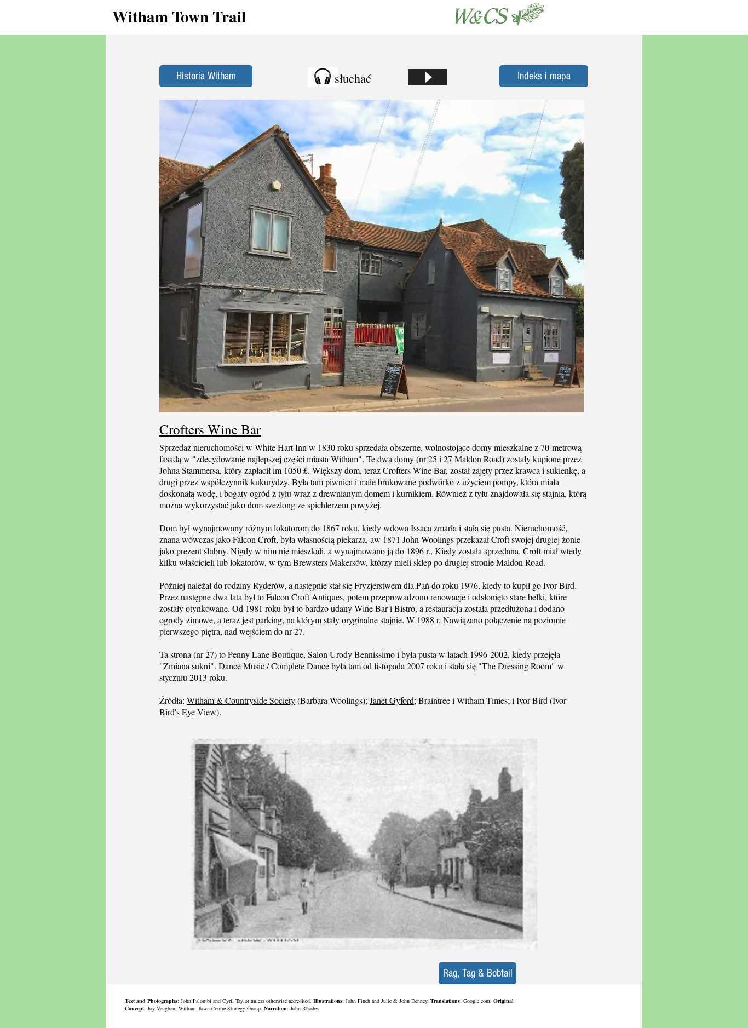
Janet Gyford (392, 700)
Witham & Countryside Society (241, 700)
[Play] (427, 77)
